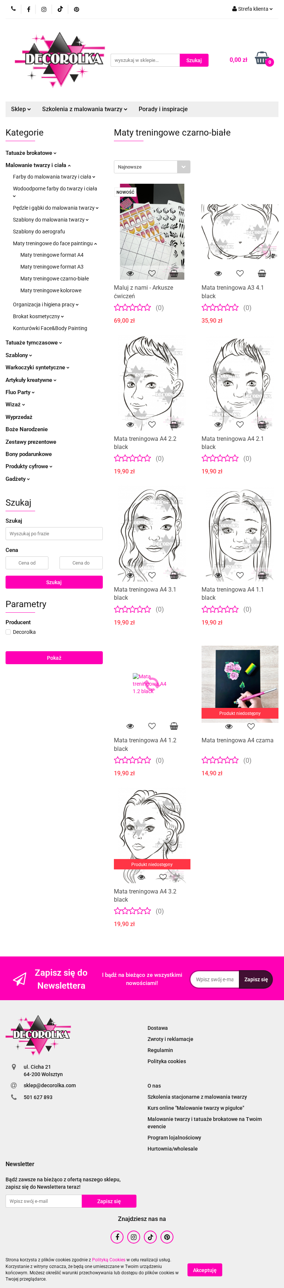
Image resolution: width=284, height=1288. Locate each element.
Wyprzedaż (19, 417)
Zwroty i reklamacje (170, 1039)
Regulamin (160, 1050)
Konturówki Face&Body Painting (50, 328)
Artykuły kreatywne (30, 380)
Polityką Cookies (108, 1259)
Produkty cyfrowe (28, 466)
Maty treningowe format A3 (52, 267)
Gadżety (16, 479)
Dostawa (158, 1028)
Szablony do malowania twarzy (49, 220)
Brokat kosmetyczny (37, 316)
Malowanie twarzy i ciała (37, 165)
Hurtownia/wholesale (173, 1149)
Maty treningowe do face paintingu (53, 243)
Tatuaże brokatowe (30, 153)
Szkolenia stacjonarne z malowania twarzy (197, 1097)
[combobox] (152, 166)
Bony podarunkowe (29, 454)
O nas (154, 1086)
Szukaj (54, 582)
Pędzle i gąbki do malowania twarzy (54, 208)
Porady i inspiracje (163, 109)
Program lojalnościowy (174, 1138)
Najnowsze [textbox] (130, 167)
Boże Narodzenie (27, 429)
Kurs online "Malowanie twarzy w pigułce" (196, 1108)
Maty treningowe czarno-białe (54, 279)
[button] (20, 1164)
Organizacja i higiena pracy (44, 304)
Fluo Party (19, 392)
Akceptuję (205, 1270)
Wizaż (14, 404)
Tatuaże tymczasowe (32, 342)
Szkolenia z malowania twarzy (83, 109)
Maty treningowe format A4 (52, 255)
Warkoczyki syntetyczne (36, 367)
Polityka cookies (167, 1061)
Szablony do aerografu (39, 231)
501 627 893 (38, 1097)
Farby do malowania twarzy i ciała (52, 177)
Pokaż (54, 658)
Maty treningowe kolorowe (50, 290)
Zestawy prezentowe (31, 442)
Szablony (17, 355)
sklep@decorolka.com (50, 1085)
